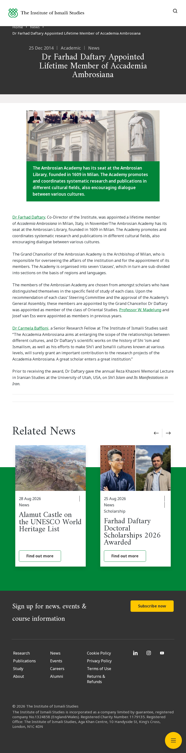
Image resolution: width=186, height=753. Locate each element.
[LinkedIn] (136, 652)
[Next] (168, 433)
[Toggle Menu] (173, 740)
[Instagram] (149, 652)
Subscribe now (152, 606)
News (35, 26)
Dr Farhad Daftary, (29, 217)
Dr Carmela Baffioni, (30, 328)
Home (17, 26)
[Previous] (156, 433)
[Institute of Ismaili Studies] (46, 13)
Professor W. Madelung (140, 309)
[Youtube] (163, 652)
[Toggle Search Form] (175, 11)
